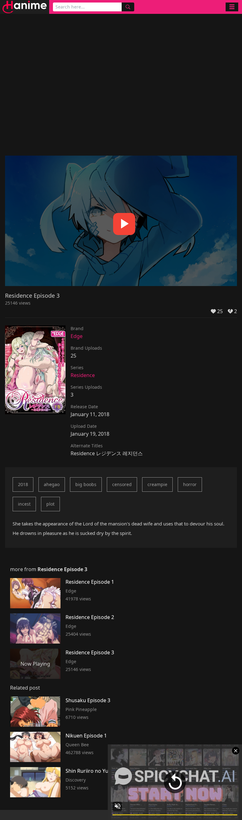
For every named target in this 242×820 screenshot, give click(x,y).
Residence (83, 375)
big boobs (85, 484)
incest (24, 504)
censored (122, 484)
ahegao (52, 484)
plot (50, 504)
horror (190, 484)
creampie (157, 484)
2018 (23, 484)
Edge (77, 336)
